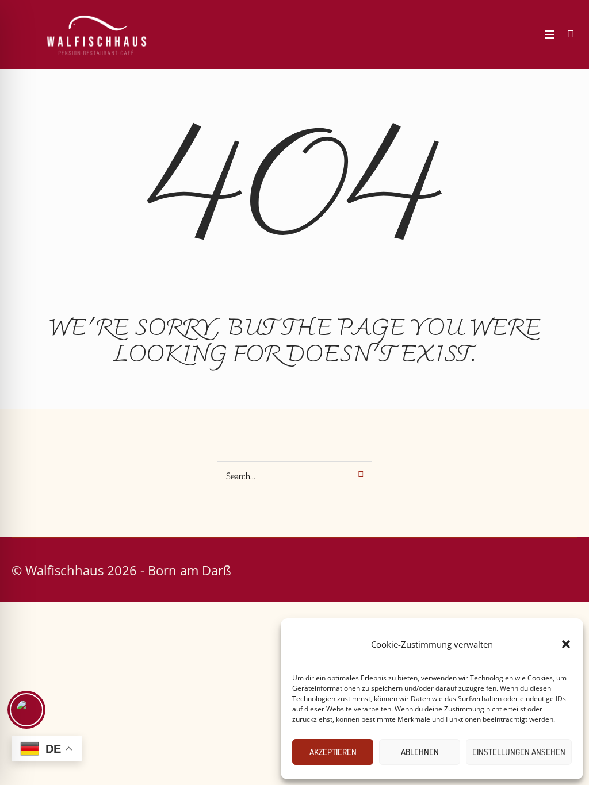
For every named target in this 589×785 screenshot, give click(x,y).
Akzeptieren (333, 751)
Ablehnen (420, 751)
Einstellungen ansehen (518, 751)
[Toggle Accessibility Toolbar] (26, 710)
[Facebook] (492, 34)
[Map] (527, 34)
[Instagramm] (509, 34)
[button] (566, 644)
